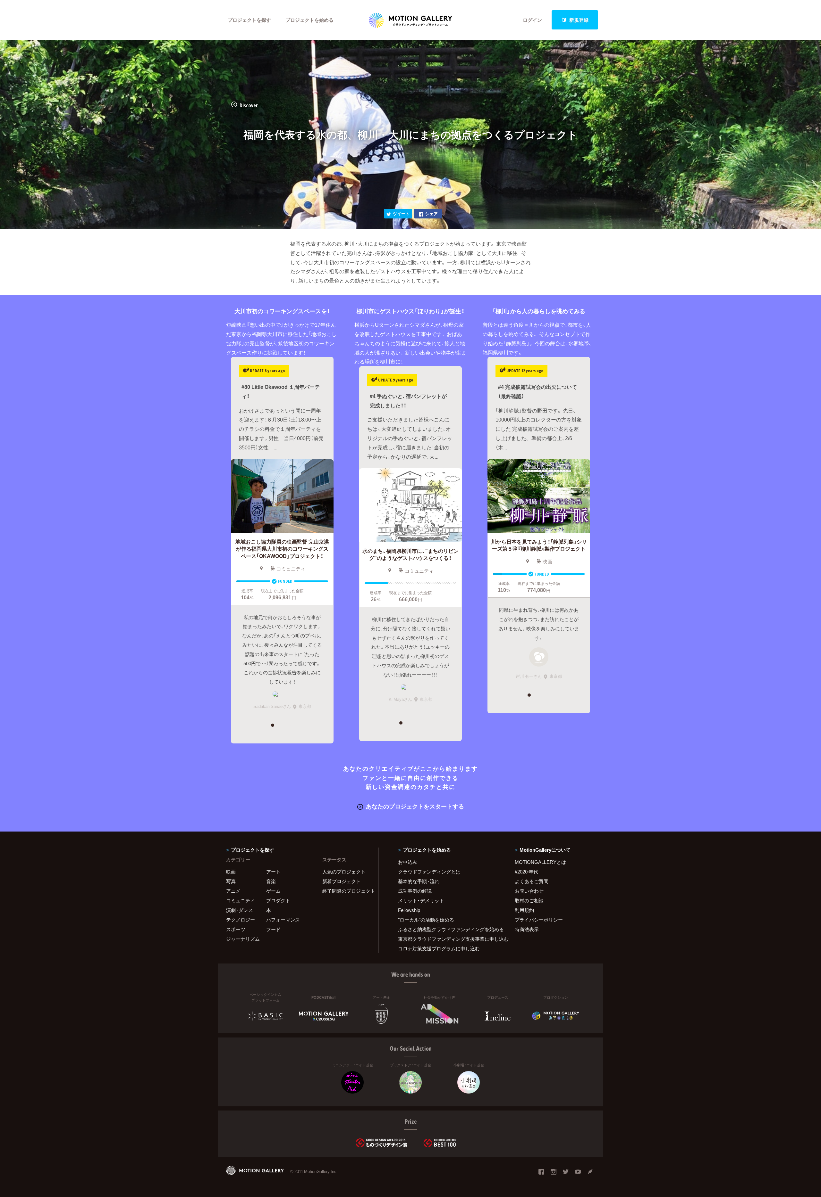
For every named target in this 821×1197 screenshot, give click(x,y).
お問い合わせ (529, 890)
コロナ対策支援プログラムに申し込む (439, 948)
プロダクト (278, 900)
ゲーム (273, 890)
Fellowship (409, 910)
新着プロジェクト (341, 881)
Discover (249, 105)
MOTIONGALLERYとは (540, 861)
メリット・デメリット (421, 900)
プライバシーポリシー (539, 919)
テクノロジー (240, 919)
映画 (231, 871)
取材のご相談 (529, 900)
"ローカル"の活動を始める (426, 919)
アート (273, 871)
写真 (231, 881)
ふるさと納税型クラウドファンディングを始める (448, 929)
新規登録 (578, 19)
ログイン (532, 19)
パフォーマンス (283, 919)
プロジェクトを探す (249, 19)
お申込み (407, 861)
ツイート (401, 213)
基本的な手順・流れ (418, 881)
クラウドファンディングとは (429, 871)
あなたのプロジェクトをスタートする (415, 806)
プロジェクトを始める (309, 19)
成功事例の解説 (415, 890)
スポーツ (235, 929)
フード (273, 929)
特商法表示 (527, 929)
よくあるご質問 (531, 881)
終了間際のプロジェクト (346, 890)
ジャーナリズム (243, 938)
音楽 (271, 881)
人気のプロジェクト (344, 871)
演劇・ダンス (239, 910)
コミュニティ (240, 900)
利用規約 (524, 910)
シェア (431, 213)
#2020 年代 (526, 871)
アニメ (233, 890)
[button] (272, 725)
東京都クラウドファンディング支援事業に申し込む (448, 938)
